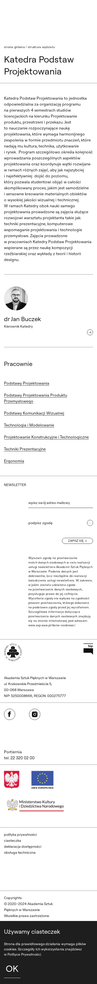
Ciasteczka (12, 840)
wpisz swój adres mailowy (49, 502)
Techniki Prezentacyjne (25, 448)
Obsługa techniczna (20, 852)
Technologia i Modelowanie (29, 424)
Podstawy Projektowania (26, 383)
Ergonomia (14, 460)
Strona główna (14, 47)
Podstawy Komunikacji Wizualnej (34, 413)
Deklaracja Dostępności (22, 846)
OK (12, 968)
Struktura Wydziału (41, 47)
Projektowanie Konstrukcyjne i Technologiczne (46, 436)
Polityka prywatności (20, 834)
